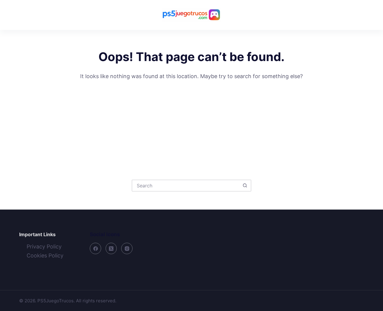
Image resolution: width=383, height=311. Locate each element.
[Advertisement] (191, 126)
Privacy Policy (44, 246)
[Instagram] (127, 248)
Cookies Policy (45, 255)
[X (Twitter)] (111, 248)
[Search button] (245, 186)
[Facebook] (95, 248)
